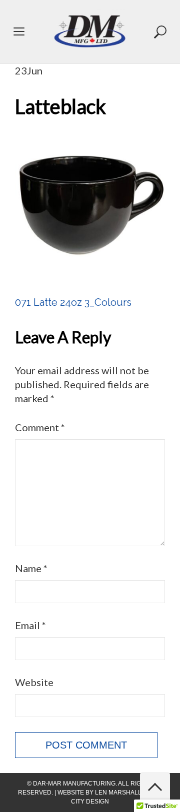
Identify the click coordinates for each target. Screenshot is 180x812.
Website (34, 682)
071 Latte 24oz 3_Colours (73, 302)
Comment (40, 427)
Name (31, 568)
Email (30, 625)
